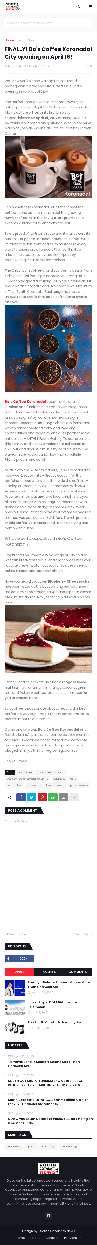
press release (79, 785)
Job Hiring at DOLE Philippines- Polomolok (52, 1004)
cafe (73, 779)
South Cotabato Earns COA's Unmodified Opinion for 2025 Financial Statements (48, 1102)
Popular (19, 972)
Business (59, 779)
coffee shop (14, 785)
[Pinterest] (42, 797)
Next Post (82, 934)
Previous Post (17, 934)
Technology (69, 1146)
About (35, 1238)
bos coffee (26, 40)
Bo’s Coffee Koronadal (25, 401)
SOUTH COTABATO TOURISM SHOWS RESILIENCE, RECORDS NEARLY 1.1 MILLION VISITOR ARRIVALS (45, 1083)
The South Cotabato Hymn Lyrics (55, 1022)
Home (9, 40)
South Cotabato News (57, 1231)
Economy (48, 1146)
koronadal (34, 785)
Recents (49, 972)
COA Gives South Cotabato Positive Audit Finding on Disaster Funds (50, 1121)
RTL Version (72, 1238)
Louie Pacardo (55, 785)
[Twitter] (31, 797)
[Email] (63, 797)
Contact (52, 1238)
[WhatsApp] (53, 797)
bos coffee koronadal (51, 772)
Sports (31, 1146)
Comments (78, 972)
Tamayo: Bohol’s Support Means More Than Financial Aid (59, 984)
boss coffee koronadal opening (27, 779)
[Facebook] (21, 797)
